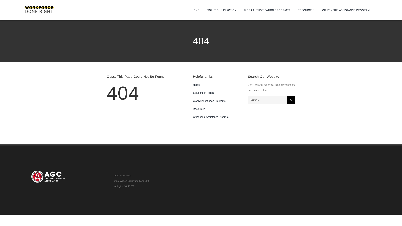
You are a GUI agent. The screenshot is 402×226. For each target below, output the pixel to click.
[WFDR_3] (39, 6)
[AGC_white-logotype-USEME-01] (47, 159)
